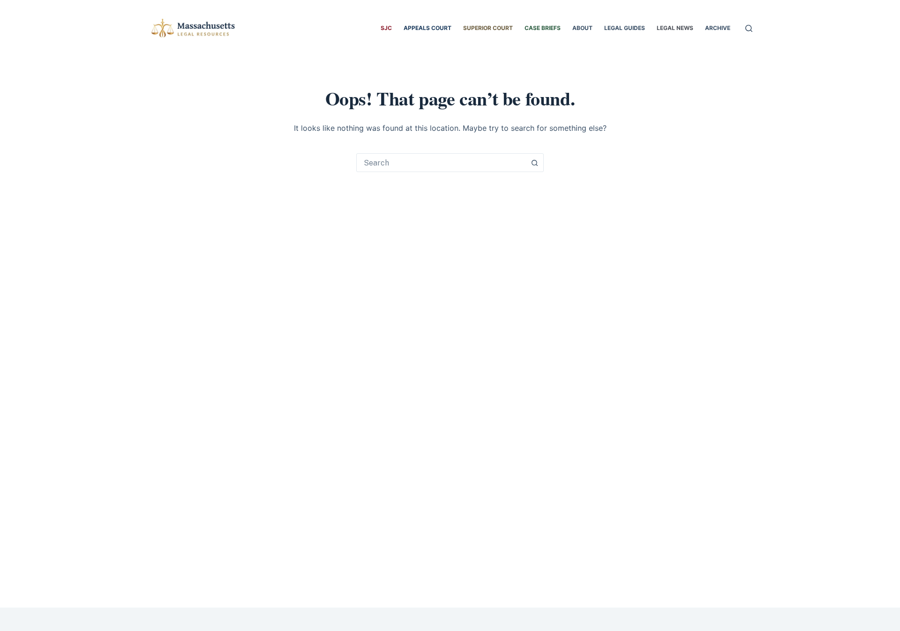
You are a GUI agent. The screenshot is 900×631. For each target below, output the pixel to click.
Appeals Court (427, 27)
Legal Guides (624, 27)
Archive (717, 27)
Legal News (675, 27)
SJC (386, 27)
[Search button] (534, 163)
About (582, 27)
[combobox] (441, 162)
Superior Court (488, 27)
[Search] (748, 28)
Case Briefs (543, 27)
